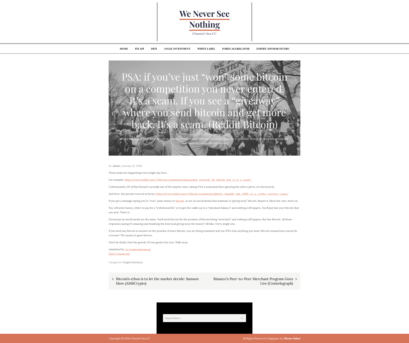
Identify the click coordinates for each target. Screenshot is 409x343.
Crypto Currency (133, 262)
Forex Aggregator (235, 48)
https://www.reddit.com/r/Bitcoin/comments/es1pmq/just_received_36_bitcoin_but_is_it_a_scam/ (187, 179)
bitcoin (180, 200)
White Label (206, 48)
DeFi (154, 48)
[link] (112, 253)
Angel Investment (177, 48)
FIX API (139, 48)
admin (116, 165)
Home (124, 48)
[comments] (123, 253)
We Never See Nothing (204, 19)
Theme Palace (292, 338)
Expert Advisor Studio (272, 48)
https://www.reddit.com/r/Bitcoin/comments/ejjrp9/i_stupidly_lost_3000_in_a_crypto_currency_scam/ (222, 193)
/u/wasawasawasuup (138, 249)
